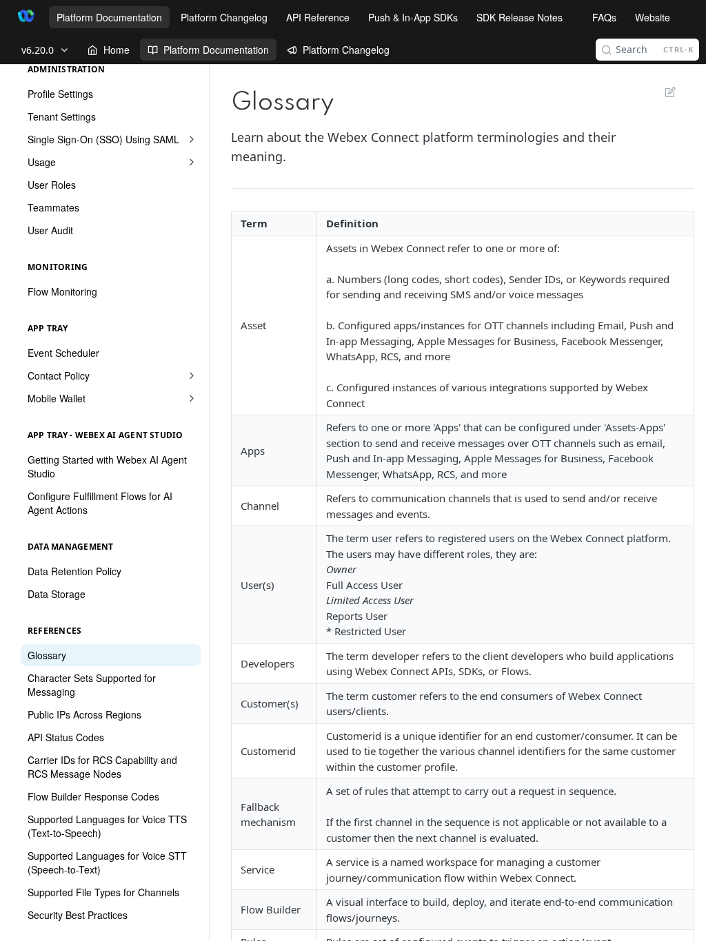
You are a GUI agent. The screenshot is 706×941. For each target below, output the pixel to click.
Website (652, 17)
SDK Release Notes (519, 17)
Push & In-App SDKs (413, 17)
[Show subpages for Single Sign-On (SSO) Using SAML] (191, 139)
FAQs (604, 17)
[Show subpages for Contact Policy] (191, 375)
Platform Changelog (224, 17)
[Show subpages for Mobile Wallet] (191, 398)
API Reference (318, 17)
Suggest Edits (663, 91)
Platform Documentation (109, 17)
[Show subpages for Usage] (191, 161)
